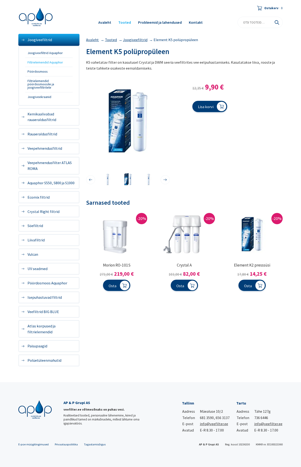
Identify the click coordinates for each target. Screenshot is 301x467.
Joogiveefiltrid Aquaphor (45, 53)
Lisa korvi (206, 106)
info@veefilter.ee (214, 423)
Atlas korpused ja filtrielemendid (41, 329)
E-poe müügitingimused (33, 444)
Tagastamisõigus (95, 444)
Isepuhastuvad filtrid (45, 297)
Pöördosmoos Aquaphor (47, 283)
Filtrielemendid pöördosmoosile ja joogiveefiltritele (41, 84)
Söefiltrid (35, 225)
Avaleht (104, 22)
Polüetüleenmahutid (44, 360)
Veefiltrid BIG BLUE (43, 311)
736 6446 (261, 417)
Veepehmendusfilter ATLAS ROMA (50, 165)
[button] (90, 179)
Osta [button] (112, 285)
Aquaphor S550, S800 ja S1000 (51, 183)
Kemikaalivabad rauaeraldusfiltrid (42, 117)
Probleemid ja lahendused (160, 22)
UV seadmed (38, 268)
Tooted (124, 22)
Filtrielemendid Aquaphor (45, 62)
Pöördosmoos (38, 71)
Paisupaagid (37, 346)
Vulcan (33, 254)
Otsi (277, 22)
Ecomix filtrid (39, 197)
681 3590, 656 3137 (215, 417)
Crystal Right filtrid (43, 211)
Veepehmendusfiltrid (45, 148)
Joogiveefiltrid (40, 39)
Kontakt (196, 22)
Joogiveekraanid (39, 97)
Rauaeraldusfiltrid (42, 134)
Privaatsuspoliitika (66, 444)
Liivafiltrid (36, 240)
